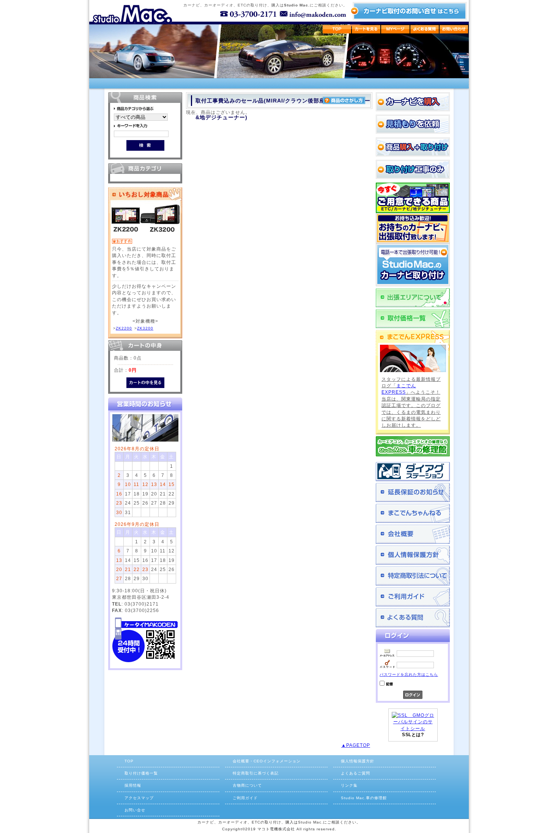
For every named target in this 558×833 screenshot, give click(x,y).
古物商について (247, 785)
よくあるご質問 (413, 617)
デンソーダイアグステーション (413, 471)
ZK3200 (145, 328)
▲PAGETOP (355, 745)
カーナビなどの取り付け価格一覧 (413, 318)
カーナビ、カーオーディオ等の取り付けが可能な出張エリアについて (413, 297)
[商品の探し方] (344, 102)
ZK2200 (124, 328)
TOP (129, 761)
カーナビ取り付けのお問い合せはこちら (408, 11)
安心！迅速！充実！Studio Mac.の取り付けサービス (413, 264)
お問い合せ (135, 810)
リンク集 (349, 785)
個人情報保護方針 (413, 555)
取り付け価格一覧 (141, 773)
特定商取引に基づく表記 (256, 773)
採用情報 (133, 785)
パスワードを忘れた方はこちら (409, 674)
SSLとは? (413, 734)
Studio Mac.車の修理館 (364, 798)
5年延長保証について (413, 492)
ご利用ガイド (413, 596)
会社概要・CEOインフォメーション (267, 761)
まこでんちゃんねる (413, 513)
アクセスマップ (139, 798)
